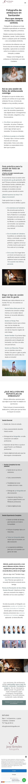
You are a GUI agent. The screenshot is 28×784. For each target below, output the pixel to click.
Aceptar (14, 770)
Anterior (3, 665)
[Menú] (25, 2)
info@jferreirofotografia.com (11, 726)
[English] (2, 782)
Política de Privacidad (15, 781)
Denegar (14, 774)
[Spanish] (4, 782)
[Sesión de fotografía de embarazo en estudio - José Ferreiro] (26, 672)
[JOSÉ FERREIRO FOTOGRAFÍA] (11, 2)
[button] (26, 756)
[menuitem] (25, 2)
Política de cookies (7, 781)
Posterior (25, 665)
